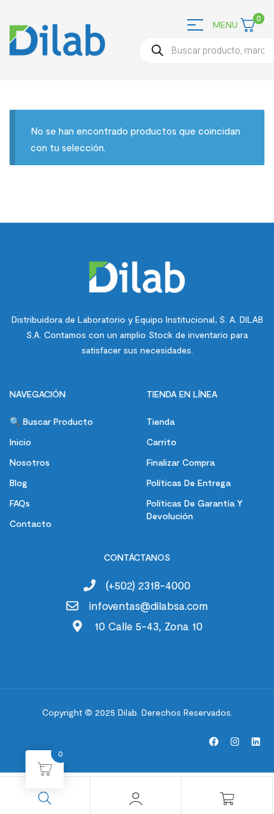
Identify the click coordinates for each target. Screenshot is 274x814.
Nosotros (30, 462)
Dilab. (127, 712)
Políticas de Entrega (189, 482)
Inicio (20, 441)
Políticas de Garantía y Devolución (195, 509)
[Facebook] (213, 741)
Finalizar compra (181, 462)
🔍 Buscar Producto (51, 421)
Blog (18, 482)
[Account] (135, 798)
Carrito (162, 441)
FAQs (20, 503)
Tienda (161, 421)
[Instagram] (234, 741)
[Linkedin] (255, 741)
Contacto (31, 523)
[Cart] (226, 798)
